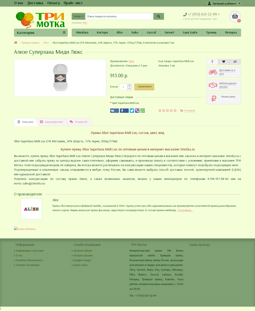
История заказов (83, 255)
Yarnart (169, 32)
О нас (19, 3)
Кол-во (114, 86)
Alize (119, 32)
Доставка (35, 3)
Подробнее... (185, 210)
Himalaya (82, 32)
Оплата (53, 3)
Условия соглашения (27, 265)
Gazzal (151, 32)
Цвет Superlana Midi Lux (125, 103)
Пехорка (231, 32)
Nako (134, 32)
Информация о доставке (30, 250)
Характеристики (54, 122)
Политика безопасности (29, 260)
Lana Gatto (190, 32)
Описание (27, 122)
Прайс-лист (73, 3)
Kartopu (102, 32)
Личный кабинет (83, 250)
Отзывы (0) (81, 122)
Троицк (211, 32)
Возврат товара (82, 260)
